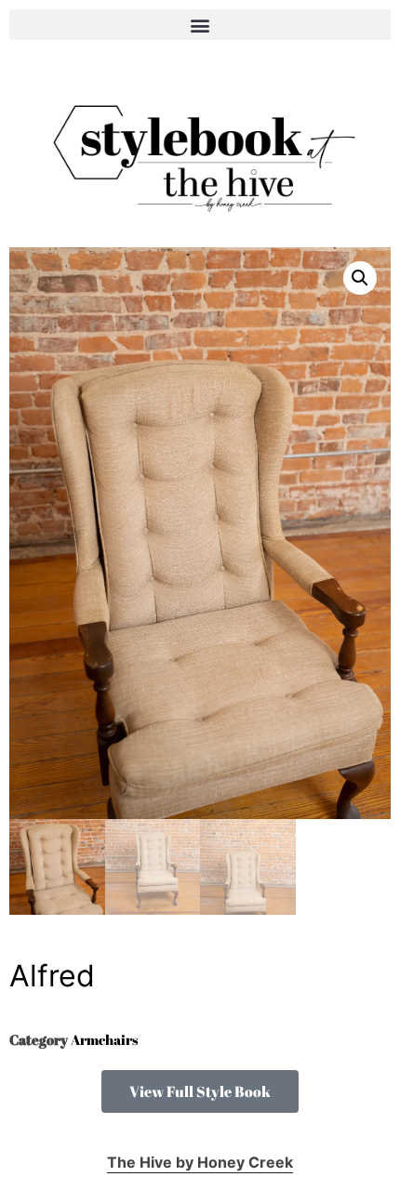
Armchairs (105, 1039)
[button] (200, 24)
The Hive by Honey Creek (200, 1162)
